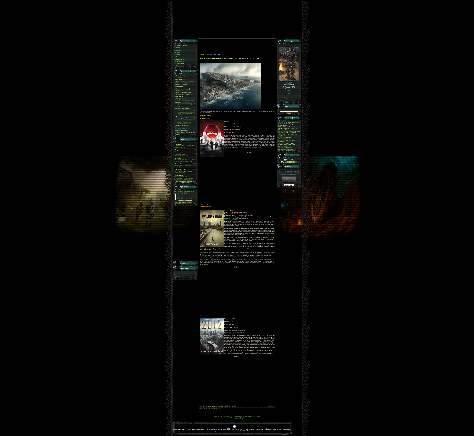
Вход (241, 418)
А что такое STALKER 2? (184, 198)
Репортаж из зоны (182, 102)
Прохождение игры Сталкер (185, 82)
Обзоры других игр (182, 125)
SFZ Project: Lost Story (293, 131)
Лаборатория (180, 99)
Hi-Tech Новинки (181, 130)
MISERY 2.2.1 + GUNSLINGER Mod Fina (286, 148)
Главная (201, 54)
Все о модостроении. (182, 108)
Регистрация (235, 418)
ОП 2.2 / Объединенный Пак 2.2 (285, 138)
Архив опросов (187, 202)
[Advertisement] (185, 233)
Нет (178, 194)
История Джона (290, 150)
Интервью (179, 96)
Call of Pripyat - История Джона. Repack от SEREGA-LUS (286, 144)
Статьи (208, 54)
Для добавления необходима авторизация (185, 181)
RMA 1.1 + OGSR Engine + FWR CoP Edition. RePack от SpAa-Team (288, 134)
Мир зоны (179, 79)
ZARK (226, 406)
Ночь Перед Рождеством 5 (285, 124)
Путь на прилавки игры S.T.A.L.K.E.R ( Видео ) (183, 93)
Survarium (179, 76)
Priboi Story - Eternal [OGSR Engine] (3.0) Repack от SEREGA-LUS (288, 128)
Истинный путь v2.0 (292, 122)
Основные (179, 86)
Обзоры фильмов (181, 128)
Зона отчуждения (181, 84)
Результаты (177, 202)
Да (178, 196)
